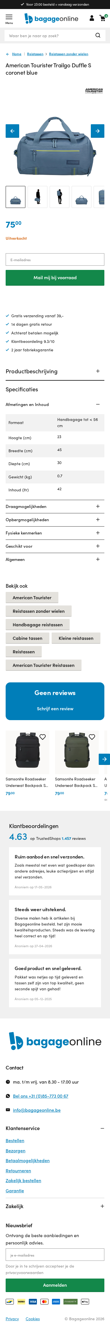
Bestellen (15, 1140)
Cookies (33, 1318)
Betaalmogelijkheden (28, 1160)
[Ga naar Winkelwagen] (102, 18)
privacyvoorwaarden (24, 1272)
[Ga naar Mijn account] (92, 18)
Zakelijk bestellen (23, 1180)
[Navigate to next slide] (104, 759)
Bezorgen (15, 1150)
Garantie (15, 1190)
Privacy (12, 1318)
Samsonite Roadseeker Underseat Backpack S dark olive (75, 782)
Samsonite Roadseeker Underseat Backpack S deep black (26, 782)
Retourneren (18, 1170)
